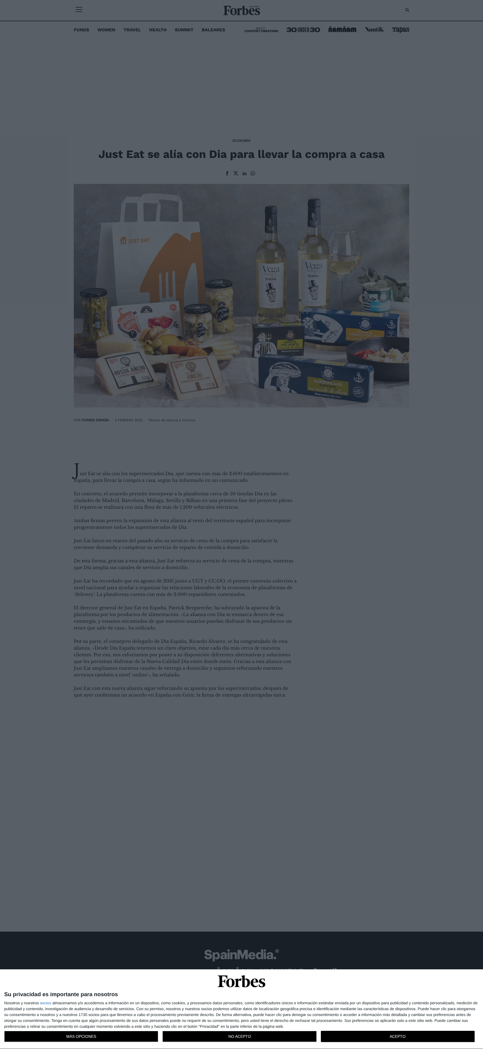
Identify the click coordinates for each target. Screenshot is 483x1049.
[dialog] (241, 1009)
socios (45, 1003)
